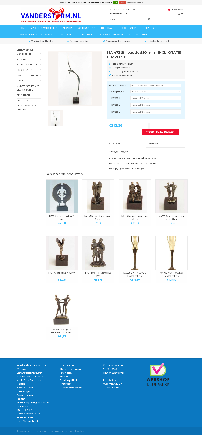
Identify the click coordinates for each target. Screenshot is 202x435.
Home (22, 28)
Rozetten (149, 28)
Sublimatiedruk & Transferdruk (30, 376)
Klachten (64, 376)
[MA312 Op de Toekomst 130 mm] (98, 253)
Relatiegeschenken (138, 34)
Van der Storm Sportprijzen (44, 28)
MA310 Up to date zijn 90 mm (61, 272)
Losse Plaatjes (108, 28)
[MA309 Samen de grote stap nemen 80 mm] (171, 196)
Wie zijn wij (21, 369)
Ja (116, 2)
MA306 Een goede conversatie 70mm (135, 217)
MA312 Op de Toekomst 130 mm (98, 274)
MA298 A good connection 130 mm (62, 217)
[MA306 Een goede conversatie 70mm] (135, 196)
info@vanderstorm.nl (119, 13)
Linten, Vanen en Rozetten (28, 421)
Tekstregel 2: (115, 104)
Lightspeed (82, 431)
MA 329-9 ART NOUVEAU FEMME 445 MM (134, 274)
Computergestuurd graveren (29, 372)
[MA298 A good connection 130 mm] (62, 196)
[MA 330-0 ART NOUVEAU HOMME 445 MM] (171, 253)
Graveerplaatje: (116, 91)
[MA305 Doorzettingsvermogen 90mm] (98, 196)
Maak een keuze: (117, 85)
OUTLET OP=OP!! (84, 34)
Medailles (67, 28)
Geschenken (66, 34)
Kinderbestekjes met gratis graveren (37, 34)
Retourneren (65, 383)
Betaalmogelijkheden (69, 380)
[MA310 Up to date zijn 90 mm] (62, 253)
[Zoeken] (148, 19)
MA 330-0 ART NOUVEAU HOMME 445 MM (171, 274)
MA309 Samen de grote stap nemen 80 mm (171, 217)
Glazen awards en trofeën (110, 34)
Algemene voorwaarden (70, 369)
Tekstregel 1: (115, 97)
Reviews (153, 143)
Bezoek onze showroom (71, 387)
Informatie (114, 143)
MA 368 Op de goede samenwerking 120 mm (61, 331)
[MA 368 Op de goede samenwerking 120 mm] (62, 310)
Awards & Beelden (86, 28)
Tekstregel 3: (115, 111)
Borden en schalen (130, 28)
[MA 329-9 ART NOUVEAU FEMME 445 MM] (135, 253)
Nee (122, 2)
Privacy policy (66, 372)
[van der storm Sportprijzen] (35, 14)
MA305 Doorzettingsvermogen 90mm (98, 217)
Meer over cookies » (135, 2)
